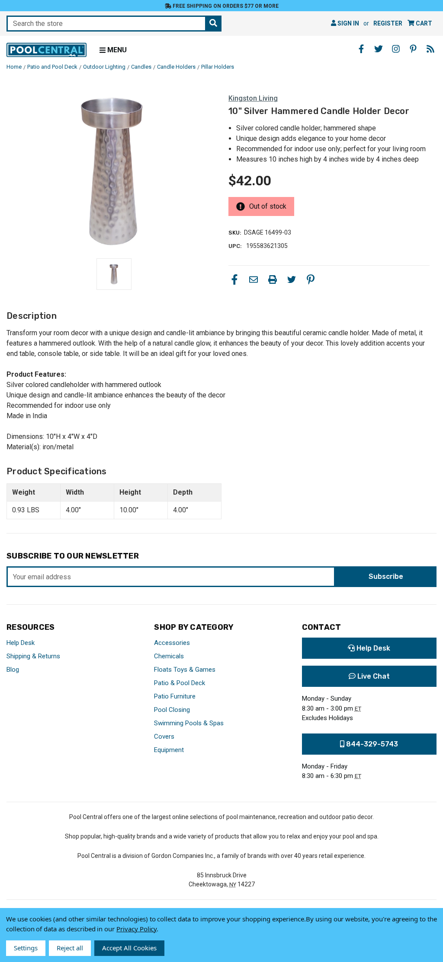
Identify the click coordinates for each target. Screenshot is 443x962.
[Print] (272, 279)
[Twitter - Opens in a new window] (378, 49)
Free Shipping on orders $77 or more (225, 6)
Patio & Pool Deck (179, 683)
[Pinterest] (311, 279)
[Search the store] (213, 24)
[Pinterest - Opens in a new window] (413, 49)
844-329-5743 (371, 744)
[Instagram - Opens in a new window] (396, 49)
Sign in (347, 23)
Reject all (70, 947)
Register (387, 23)
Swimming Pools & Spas (189, 723)
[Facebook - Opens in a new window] (361, 49)
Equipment (169, 750)
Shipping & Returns (33, 656)
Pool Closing (172, 710)
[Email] (253, 279)
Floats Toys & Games (184, 669)
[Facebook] (234, 279)
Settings (26, 947)
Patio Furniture (175, 696)
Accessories (172, 643)
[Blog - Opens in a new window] (430, 49)
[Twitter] (292, 279)
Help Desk (20, 643)
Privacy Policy (136, 928)
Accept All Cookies (129, 947)
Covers (164, 736)
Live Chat (373, 676)
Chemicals (169, 656)
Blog (12, 669)
